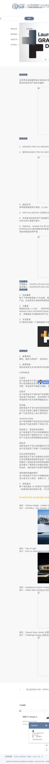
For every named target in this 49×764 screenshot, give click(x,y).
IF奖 (39, 756)
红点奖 (34, 756)
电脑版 (31, 761)
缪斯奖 (29, 756)
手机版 (36, 761)
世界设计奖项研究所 (20, 756)
